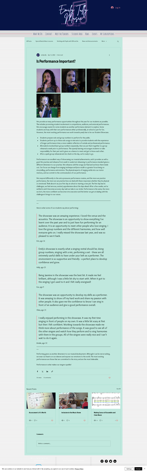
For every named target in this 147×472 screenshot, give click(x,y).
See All (118, 389)
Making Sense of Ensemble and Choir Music (104, 413)
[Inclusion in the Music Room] (73, 401)
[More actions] (109, 55)
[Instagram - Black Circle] (102, 461)
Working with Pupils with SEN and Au (67, 41)
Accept (138, 469)
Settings (129, 469)
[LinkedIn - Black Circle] (114, 461)
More (103, 41)
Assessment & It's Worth (37, 412)
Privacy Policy (79, 469)
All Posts (29, 41)
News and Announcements (90, 41)
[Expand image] (48, 81)
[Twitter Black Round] (110, 461)
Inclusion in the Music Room (71, 412)
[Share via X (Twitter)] (42, 371)
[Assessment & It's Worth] (41, 401)
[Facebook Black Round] (106, 461)
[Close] (144, 468)
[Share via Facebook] (37, 371)
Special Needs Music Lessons (44, 41)
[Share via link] (52, 371)
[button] (118, 41)
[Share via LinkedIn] (47, 371)
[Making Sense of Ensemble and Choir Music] (106, 401)
